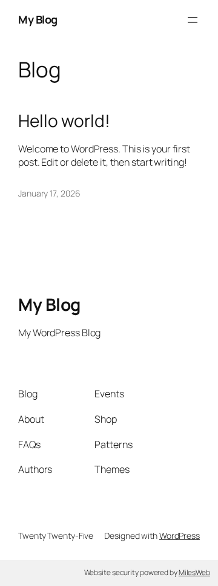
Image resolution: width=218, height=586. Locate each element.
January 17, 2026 (49, 193)
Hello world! (64, 121)
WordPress (179, 535)
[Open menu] (192, 20)
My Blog (38, 19)
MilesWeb (194, 572)
